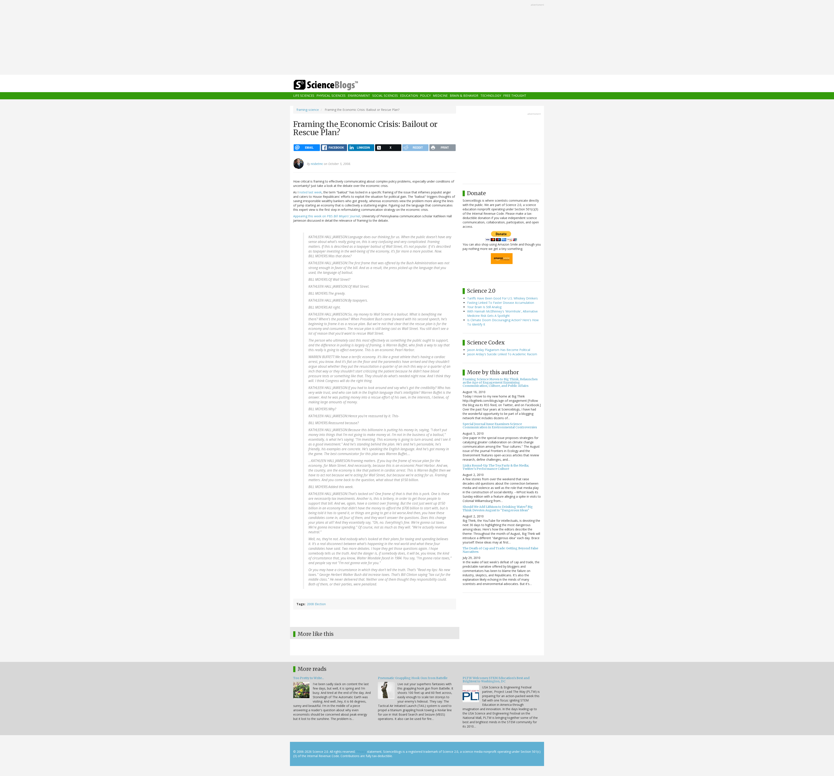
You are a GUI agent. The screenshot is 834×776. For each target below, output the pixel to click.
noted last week (310, 192)
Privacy (361, 751)
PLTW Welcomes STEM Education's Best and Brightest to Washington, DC (496, 679)
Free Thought (514, 95)
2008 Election (316, 604)
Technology (490, 95)
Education (409, 95)
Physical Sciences (331, 95)
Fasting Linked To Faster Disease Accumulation (500, 303)
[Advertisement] (417, 37)
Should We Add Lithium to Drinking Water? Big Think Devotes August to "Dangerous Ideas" (498, 508)
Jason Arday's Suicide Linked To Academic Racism (502, 354)
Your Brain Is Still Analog (484, 307)
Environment (359, 95)
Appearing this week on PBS (326, 216)
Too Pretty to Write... (308, 678)
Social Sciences (385, 95)
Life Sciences (303, 95)
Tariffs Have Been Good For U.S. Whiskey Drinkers (502, 298)
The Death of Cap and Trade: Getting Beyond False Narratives (500, 549)
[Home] (334, 85)
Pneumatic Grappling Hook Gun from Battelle (412, 678)
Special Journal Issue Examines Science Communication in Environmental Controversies (500, 425)
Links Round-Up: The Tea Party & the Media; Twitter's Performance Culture (496, 467)
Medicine (440, 95)
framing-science (307, 110)
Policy (425, 95)
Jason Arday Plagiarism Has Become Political (498, 350)
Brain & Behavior (464, 95)
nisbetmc (317, 164)
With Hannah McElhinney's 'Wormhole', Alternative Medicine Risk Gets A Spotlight (502, 313)
